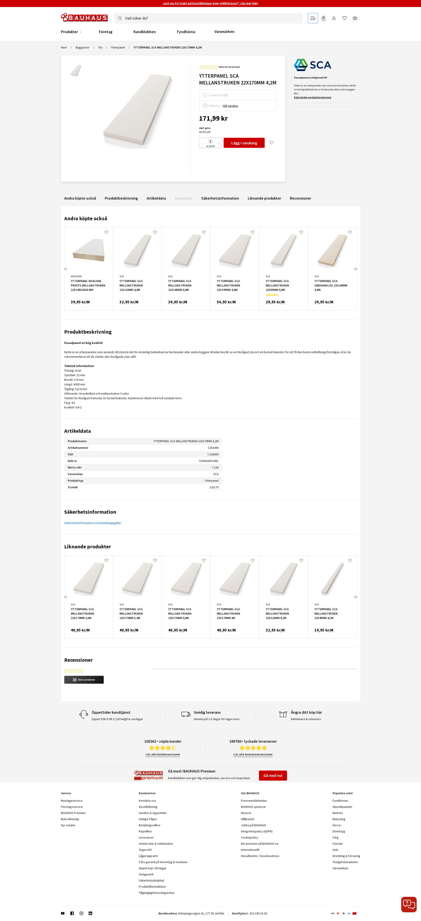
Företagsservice (72, 807)
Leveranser (146, 837)
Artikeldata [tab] (77, 430)
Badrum (338, 813)
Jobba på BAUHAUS (253, 825)
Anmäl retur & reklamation (156, 844)
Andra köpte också (80, 198)
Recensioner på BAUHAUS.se (259, 844)
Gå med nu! (273, 775)
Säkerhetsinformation (220, 198)
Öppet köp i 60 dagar (152, 868)
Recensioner (300, 198)
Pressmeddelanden (254, 801)
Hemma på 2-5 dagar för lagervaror (217, 719)
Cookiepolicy (249, 837)
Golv (336, 850)
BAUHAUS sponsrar (253, 807)
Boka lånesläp (70, 819)
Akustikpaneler (342, 807)
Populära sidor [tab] (343, 793)
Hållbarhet (247, 819)
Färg (336, 837)
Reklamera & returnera (306, 719)
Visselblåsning (148, 807)
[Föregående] (66, 269)
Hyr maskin (68, 825)
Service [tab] (66, 793)
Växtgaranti (146, 874)
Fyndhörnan (340, 801)
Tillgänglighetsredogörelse (157, 893)
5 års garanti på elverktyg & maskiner (163, 862)
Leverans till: (218, 95)
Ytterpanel (118, 47)
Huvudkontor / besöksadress (260, 856)
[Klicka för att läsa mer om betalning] (345, 913)
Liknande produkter (264, 198)
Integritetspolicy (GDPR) (257, 831)
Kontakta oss (147, 801)
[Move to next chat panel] (409, 904)
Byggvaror (82, 47)
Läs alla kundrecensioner (163, 754)
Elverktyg (339, 831)
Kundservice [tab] (147, 793)
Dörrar (337, 825)
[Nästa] (355, 269)
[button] (84, 680)
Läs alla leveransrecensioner (253, 754)
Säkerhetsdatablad (151, 880)
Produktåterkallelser (152, 887)
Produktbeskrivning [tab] (88, 331)
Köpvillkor (145, 831)
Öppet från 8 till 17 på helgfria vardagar (117, 719)
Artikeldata (156, 198)
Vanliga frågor (148, 819)
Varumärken (224, 31)
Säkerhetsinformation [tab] (90, 511)
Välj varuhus (230, 106)
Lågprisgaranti (148, 856)
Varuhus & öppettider (153, 813)
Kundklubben (145, 32)
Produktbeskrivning (121, 198)
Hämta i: (215, 106)
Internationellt (250, 850)
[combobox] (208, 18)
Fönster (338, 844)
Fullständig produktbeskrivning (312, 97)
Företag (105, 32)
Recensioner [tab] (78, 659)
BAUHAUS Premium (73, 813)
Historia (246, 813)
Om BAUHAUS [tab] (250, 793)
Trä (100, 47)
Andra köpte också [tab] (85, 218)
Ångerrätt (145, 850)
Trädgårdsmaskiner (345, 862)
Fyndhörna (186, 32)
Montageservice (71, 801)
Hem (64, 47)
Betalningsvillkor (150, 825)
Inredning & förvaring (346, 856)
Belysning (339, 819)
